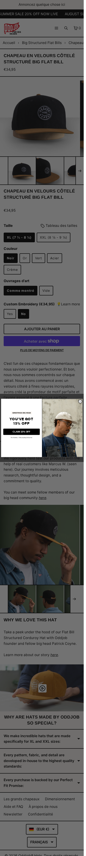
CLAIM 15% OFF (21, 431)
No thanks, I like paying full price (21, 437)
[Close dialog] (80, 401)
